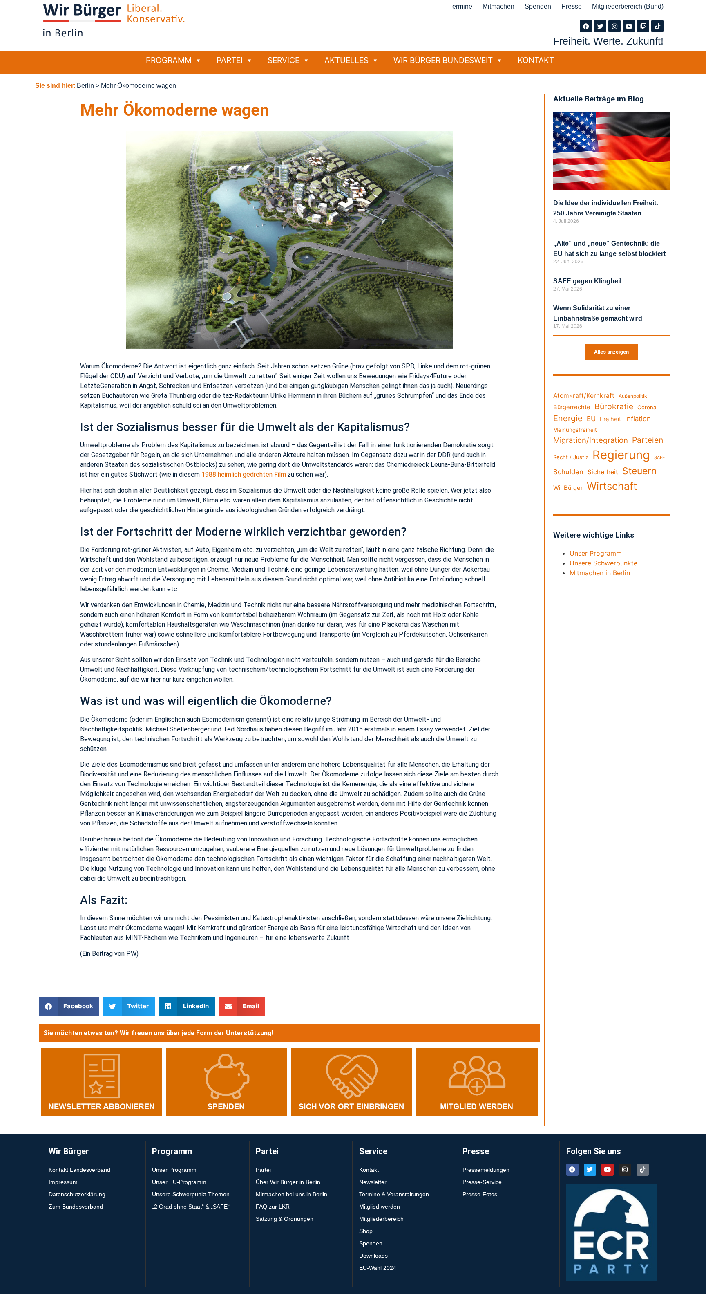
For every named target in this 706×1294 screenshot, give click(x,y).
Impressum (63, 1182)
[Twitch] (643, 26)
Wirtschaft (612, 486)
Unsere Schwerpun (599, 563)
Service (283, 60)
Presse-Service (482, 1182)
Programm (169, 60)
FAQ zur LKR (273, 1206)
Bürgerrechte (571, 407)
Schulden (568, 472)
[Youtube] (629, 26)
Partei (230, 60)
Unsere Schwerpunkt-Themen (191, 1194)
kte (632, 563)
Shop (366, 1231)
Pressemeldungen (485, 1169)
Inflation (638, 419)
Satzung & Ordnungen (284, 1219)
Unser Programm (596, 553)
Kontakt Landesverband (79, 1169)
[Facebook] (586, 26)
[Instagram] (614, 26)
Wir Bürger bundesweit (443, 60)
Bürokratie (613, 406)
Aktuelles (346, 60)
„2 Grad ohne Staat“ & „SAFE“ (191, 1206)
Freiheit (610, 419)
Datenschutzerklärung (77, 1194)
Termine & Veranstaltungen (394, 1194)
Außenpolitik (633, 396)
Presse (571, 6)
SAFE (659, 457)
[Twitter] (600, 26)
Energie (568, 418)
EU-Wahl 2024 (377, 1268)
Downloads (373, 1255)
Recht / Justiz (570, 457)
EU (591, 419)
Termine (460, 6)
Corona (646, 407)
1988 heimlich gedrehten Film (243, 474)
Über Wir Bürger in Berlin (288, 1182)
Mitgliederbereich (381, 1219)
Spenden (538, 6)
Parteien (647, 440)
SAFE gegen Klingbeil (587, 281)
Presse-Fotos (479, 1194)
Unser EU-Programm (179, 1182)
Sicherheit (603, 472)
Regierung (621, 455)
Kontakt (536, 60)
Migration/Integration (590, 439)
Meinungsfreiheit (575, 429)
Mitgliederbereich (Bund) (628, 6)
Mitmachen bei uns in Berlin (291, 1194)
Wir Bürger (568, 487)
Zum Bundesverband (76, 1206)
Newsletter (373, 1182)
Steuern (639, 471)
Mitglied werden (379, 1206)
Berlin (85, 85)
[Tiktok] (657, 26)
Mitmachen (498, 6)
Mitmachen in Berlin (600, 573)
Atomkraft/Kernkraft (583, 395)
